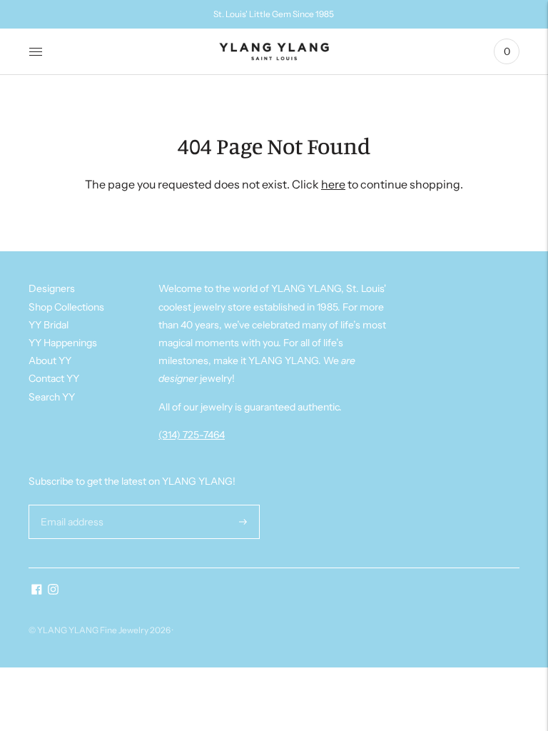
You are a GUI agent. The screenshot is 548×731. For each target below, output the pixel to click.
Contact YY (54, 378)
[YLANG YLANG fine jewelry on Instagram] (53, 591)
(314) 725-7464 (191, 434)
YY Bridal (48, 324)
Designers (52, 288)
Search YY (52, 396)
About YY (50, 360)
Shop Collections (66, 307)
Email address (70, 504)
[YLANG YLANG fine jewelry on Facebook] (36, 591)
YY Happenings (63, 342)
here (333, 184)
